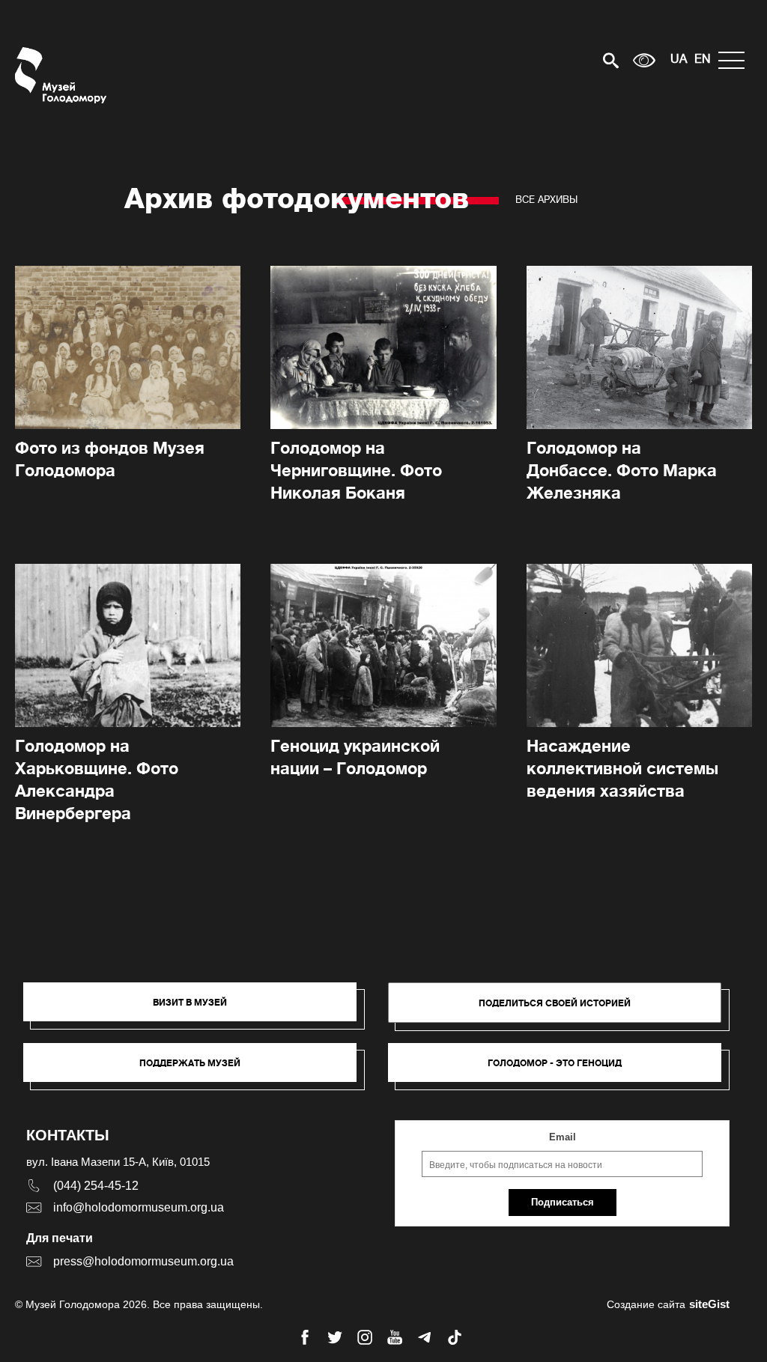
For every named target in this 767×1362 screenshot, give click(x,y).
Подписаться (562, 1202)
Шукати (558, 60)
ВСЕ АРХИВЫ (546, 199)
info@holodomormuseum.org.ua (138, 1207)
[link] (197, 1070)
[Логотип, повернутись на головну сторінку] (62, 75)
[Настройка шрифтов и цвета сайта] (644, 60)
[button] (197, 1009)
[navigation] (735, 60)
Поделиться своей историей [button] (555, 1003)
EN (702, 60)
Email (562, 1137)
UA (678, 60)
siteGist (709, 1304)
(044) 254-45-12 (96, 1185)
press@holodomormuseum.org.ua (143, 1261)
